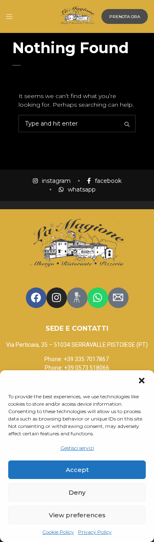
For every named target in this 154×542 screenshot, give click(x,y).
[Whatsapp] (97, 297)
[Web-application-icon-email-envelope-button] (118, 297)
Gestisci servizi (77, 448)
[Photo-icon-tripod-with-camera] (77, 297)
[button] (142, 380)
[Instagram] (56, 297)
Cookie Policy (58, 532)
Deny (77, 492)
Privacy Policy (95, 532)
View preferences (77, 515)
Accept (77, 470)
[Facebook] (36, 297)
